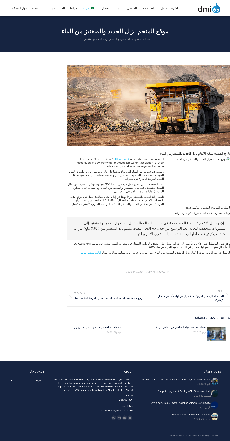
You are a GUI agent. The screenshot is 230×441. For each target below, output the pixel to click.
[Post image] (216, 334)
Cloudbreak (122, 159)
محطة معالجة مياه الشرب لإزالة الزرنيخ (97, 327)
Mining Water (161, 272)
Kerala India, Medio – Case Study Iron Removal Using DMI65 (180, 403)
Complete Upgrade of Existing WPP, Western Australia (184, 391)
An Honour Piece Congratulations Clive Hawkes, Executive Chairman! (176, 379)
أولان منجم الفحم (90, 253)
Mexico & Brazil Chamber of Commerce (191, 414)
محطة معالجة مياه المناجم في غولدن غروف (180, 327)
